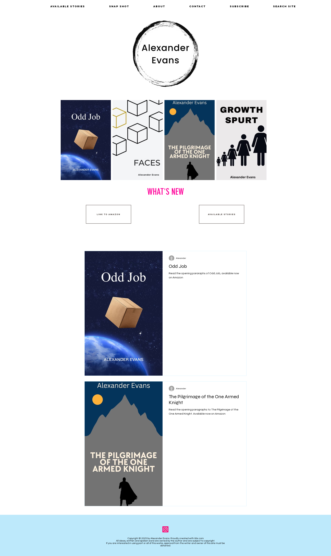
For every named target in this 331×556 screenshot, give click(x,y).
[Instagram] (165, 529)
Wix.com (199, 538)
